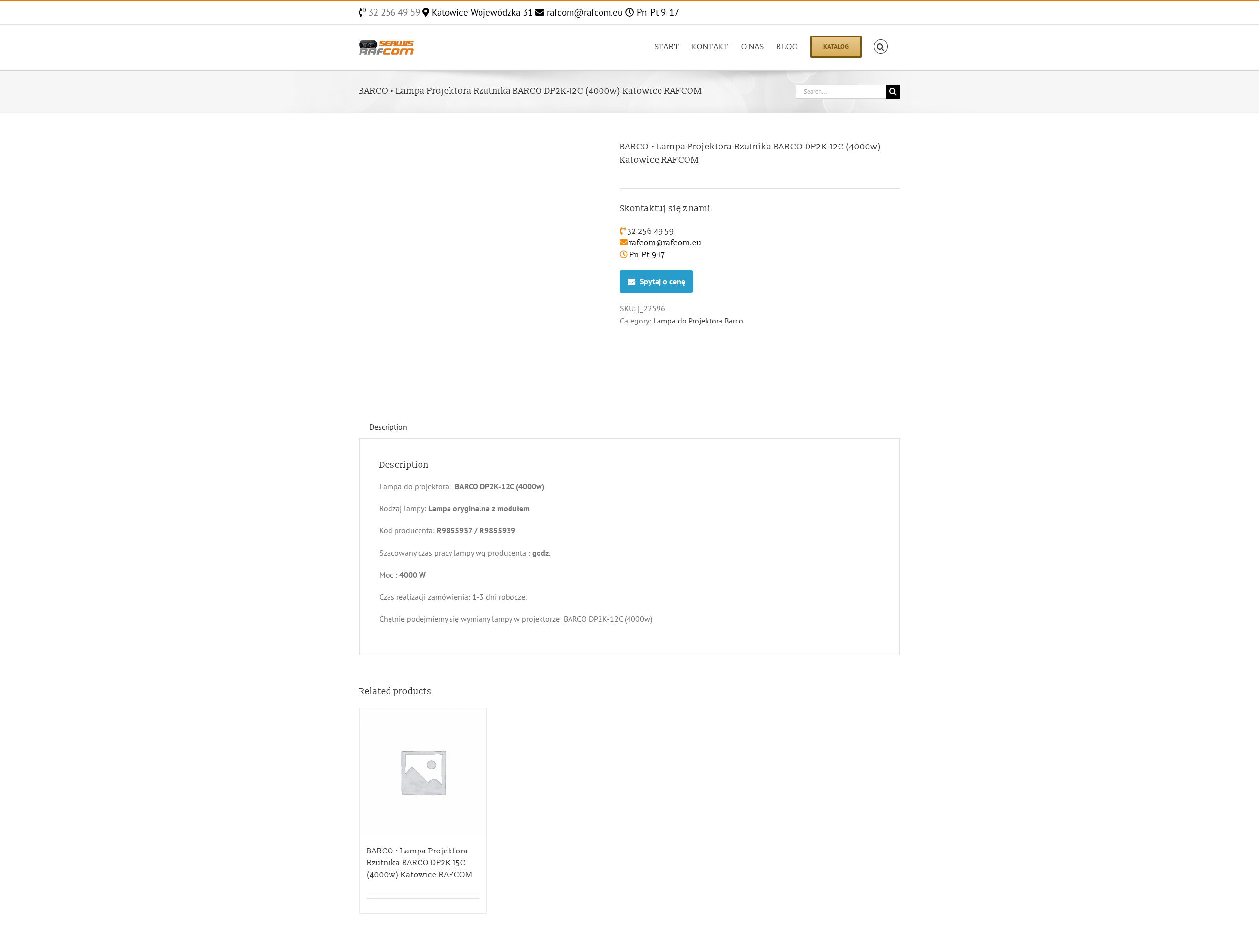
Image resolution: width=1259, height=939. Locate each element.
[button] (881, 46)
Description (388, 427)
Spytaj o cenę (662, 281)
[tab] (388, 427)
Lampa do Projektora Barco (698, 320)
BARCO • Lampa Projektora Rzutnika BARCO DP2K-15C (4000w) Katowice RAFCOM (420, 863)
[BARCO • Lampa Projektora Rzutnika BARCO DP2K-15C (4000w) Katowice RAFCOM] (423, 771)
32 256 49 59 (393, 12)
